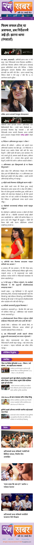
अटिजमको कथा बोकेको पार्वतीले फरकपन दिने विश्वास (16, 516)
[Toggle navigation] (31, 18)
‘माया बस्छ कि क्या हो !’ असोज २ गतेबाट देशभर (16, 486)
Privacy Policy (25, 539)
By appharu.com (26, 542)
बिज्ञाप (17, 539)
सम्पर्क (4, 539)
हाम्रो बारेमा (10, 539)
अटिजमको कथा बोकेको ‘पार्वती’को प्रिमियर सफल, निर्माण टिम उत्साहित (16, 454)
